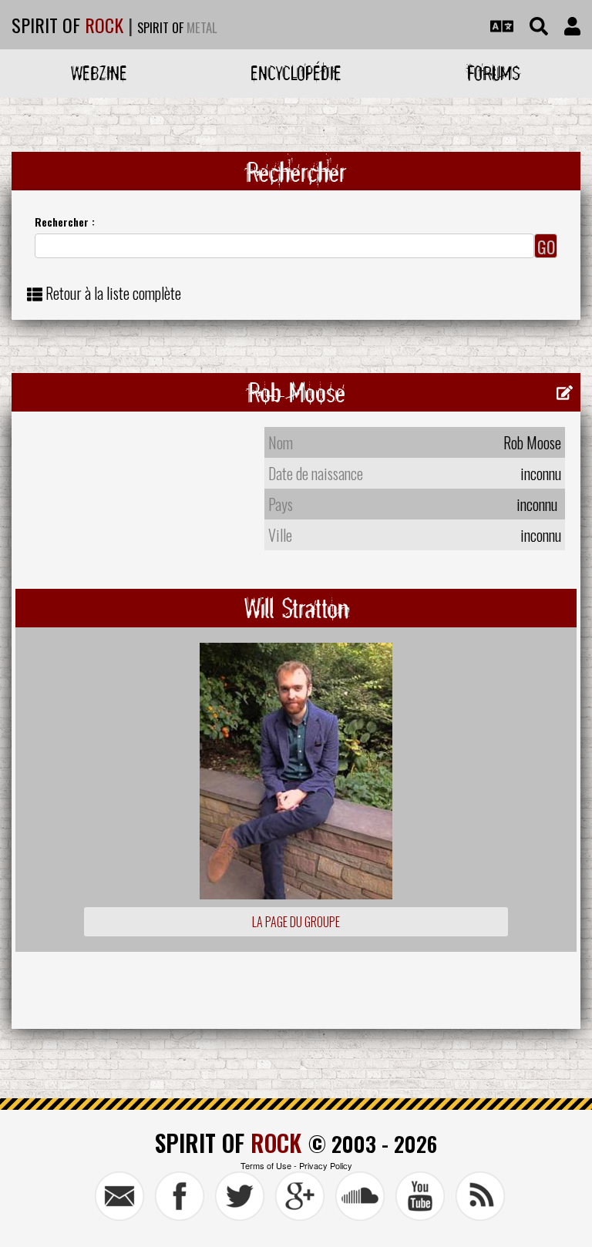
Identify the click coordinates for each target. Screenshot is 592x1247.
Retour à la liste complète (113, 292)
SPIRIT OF (67, 25)
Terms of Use (265, 1165)
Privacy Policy (325, 1165)
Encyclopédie (296, 73)
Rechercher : (65, 221)
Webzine (99, 73)
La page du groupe (296, 922)
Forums (493, 73)
